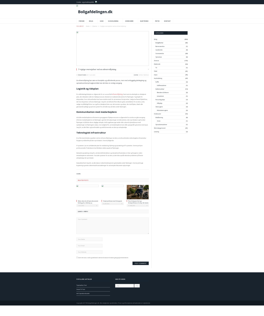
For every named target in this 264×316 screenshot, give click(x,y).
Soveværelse (160, 53)
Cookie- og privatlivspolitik (85, 2)
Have (102, 21)
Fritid (157, 21)
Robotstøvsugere (162, 110)
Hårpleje (159, 103)
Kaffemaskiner (161, 85)
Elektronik (144, 21)
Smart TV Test (80, 289)
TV (156, 68)
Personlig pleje (160, 100)
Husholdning (113, 21)
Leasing (156, 132)
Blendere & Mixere (163, 92)
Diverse (136, 75)
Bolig (91, 21)
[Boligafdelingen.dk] (94, 11)
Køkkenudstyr (160, 89)
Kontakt (167, 21)
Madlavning (159, 117)
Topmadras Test (81, 285)
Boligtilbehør (159, 43)
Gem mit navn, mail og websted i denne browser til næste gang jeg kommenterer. (103, 257)
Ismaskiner (160, 96)
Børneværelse (160, 46)
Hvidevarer (129, 21)
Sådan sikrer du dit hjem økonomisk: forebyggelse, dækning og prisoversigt (88, 202)
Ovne (158, 121)
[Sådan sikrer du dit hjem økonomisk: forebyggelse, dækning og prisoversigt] (87, 192)
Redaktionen (82, 75)
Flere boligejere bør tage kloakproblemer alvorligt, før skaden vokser (138, 202)
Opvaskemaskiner (161, 124)
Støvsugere (159, 107)
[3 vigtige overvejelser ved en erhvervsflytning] (112, 48)
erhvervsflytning (117, 94)
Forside (81, 21)
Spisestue (159, 57)
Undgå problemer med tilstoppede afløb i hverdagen (112, 202)
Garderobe (159, 50)
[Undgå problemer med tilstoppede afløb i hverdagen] (113, 192)
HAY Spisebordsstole (83, 293)
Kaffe (157, 82)
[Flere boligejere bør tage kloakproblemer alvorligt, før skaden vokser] (138, 192)
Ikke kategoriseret (159, 128)
